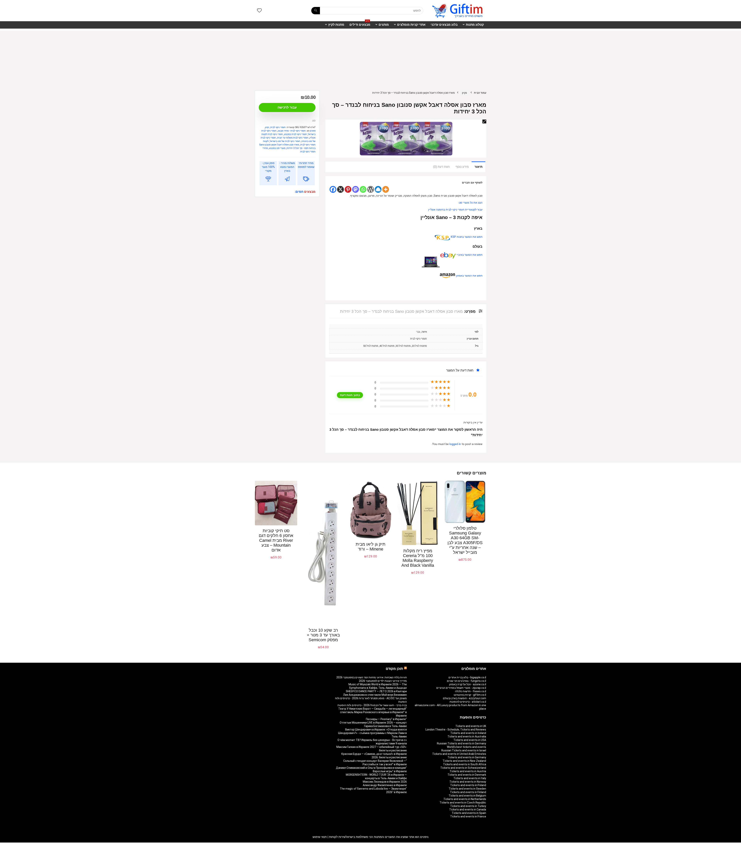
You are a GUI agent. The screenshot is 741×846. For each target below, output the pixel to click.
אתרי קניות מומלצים (411, 24)
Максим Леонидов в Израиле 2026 (385, 781)
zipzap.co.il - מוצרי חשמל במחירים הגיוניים (461, 687)
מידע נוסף (462, 167)
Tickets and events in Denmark (466, 774)
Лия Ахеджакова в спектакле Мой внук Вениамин (375, 694)
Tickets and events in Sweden (467, 788)
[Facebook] (333, 189)
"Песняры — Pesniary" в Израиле (386, 719)
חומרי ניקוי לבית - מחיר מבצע (292, 130)
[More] (385, 189)
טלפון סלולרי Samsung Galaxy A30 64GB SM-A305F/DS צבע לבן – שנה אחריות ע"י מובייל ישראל (465, 540)
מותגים (384, 24)
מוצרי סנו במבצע (277, 148)
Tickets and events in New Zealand (464, 760)
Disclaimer (276, 844)
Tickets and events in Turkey (468, 806)
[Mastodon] (355, 189)
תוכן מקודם (394, 669)
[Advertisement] (370, 58)
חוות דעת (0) (441, 167)
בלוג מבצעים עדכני (444, 24)
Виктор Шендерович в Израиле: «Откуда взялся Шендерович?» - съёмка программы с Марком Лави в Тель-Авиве (372, 733)
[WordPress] (370, 189)
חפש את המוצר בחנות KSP (466, 237)
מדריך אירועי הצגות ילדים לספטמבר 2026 (383, 680)
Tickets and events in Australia (466, 736)
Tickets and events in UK (470, 726)
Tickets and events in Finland (468, 792)
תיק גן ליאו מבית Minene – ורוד (370, 546)
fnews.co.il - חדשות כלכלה (470, 691)
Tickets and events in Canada (467, 809)
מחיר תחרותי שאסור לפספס (306, 164)
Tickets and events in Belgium (467, 795)
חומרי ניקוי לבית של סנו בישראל (285, 141)
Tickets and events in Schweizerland (463, 767)
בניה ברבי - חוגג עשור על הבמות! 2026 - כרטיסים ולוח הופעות (372, 705)
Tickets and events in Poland (468, 785)
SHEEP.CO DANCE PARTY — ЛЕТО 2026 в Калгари (376, 691)
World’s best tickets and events (466, 746)
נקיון (464, 92)
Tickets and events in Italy (469, 778)
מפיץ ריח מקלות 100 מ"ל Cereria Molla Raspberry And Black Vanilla (417, 558)
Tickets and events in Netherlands (464, 799)
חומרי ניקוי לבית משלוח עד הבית (292, 137)
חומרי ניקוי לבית (278, 127)
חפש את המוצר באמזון (468, 275)
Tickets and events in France (468, 816)
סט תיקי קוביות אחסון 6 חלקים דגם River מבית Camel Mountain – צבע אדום (276, 540)
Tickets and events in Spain (469, 813)
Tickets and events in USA (469, 740)
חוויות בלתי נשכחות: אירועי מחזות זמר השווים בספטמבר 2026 (371, 677)
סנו (314, 120)
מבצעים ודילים (359, 23)
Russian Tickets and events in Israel (463, 750)
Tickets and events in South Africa (464, 764)
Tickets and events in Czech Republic (463, 802)
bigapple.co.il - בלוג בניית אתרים (467, 677)
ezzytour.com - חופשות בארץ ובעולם (464, 698)
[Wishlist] (259, 11)
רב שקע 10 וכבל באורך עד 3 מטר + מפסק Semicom (323, 635)
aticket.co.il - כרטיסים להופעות (468, 701)
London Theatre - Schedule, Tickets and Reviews (455, 729)
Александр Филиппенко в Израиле (385, 785)
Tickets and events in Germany (466, 757)
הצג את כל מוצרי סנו (470, 202)
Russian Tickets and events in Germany (461, 743)
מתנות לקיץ (336, 24)
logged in (455, 444)
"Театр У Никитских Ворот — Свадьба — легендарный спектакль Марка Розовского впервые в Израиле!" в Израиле (372, 712)
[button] (484, 121)
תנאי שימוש (320, 837)
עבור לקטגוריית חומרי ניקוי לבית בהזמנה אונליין (455, 209)
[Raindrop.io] (378, 189)
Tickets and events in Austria (468, 771)
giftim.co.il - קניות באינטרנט (470, 694)
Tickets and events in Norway (467, 781)
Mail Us (265, 844)
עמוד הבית (480, 92)
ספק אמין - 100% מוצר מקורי (268, 166)
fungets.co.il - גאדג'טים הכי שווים (466, 680)
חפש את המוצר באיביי (469, 255)
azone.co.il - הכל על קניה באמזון (467, 684)
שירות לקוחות (337, 837)
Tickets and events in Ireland (468, 733)
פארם (313, 130)
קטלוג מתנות (475, 24)
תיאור (478, 167)
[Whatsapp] (363, 189)
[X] (340, 189)
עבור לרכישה (287, 107)
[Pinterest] (348, 189)
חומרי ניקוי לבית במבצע (295, 134)
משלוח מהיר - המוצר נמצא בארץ (287, 166)
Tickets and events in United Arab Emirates (459, 753)
